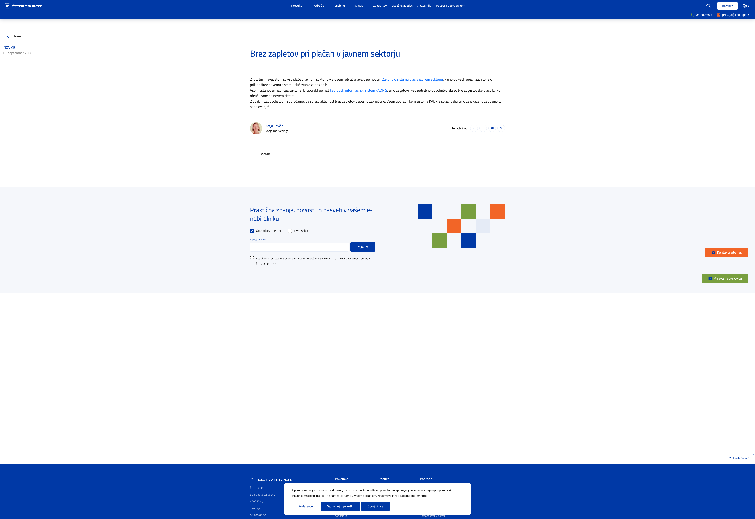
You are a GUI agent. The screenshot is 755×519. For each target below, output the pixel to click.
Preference (305, 506)
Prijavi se (363, 247)
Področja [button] (319, 5)
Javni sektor (302, 230)
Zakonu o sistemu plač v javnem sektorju (412, 79)
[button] (726, 252)
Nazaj (17, 36)
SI (749, 6)
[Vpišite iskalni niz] (708, 6)
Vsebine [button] (340, 5)
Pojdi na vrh (741, 458)
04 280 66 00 (258, 515)
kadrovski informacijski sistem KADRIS (358, 90)
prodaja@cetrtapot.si (736, 14)
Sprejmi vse (375, 506)
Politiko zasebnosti (349, 259)
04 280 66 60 (705, 14)
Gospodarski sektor (268, 230)
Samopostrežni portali (432, 516)
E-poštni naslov (258, 239)
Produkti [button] (297, 5)
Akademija (341, 516)
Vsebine (265, 154)
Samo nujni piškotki (340, 506)
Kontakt (727, 6)
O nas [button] (359, 5)
